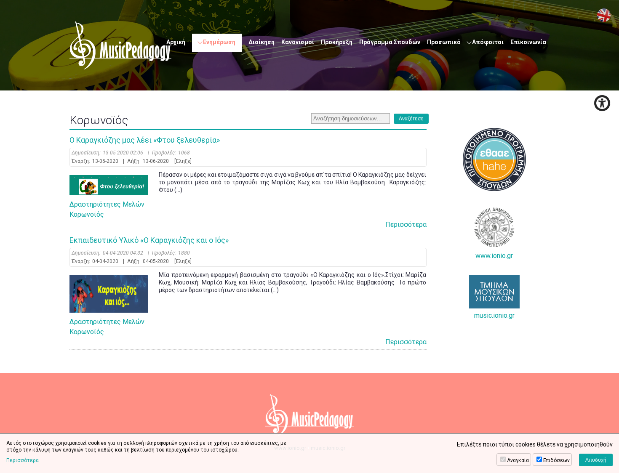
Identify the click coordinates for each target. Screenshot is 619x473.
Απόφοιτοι (488, 42)
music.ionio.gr (494, 315)
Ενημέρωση (219, 42)
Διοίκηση (261, 42)
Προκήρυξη (336, 42)
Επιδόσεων (556, 460)
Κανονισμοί (297, 42)
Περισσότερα (406, 225)
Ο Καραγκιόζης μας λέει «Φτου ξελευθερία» (144, 140)
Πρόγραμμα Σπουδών (389, 42)
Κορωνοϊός (86, 214)
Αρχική (175, 42)
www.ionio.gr (494, 256)
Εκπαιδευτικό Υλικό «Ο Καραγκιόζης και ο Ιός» (149, 240)
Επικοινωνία (528, 42)
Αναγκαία (518, 460)
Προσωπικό (444, 42)
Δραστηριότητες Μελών (106, 204)
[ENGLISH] (604, 15)
